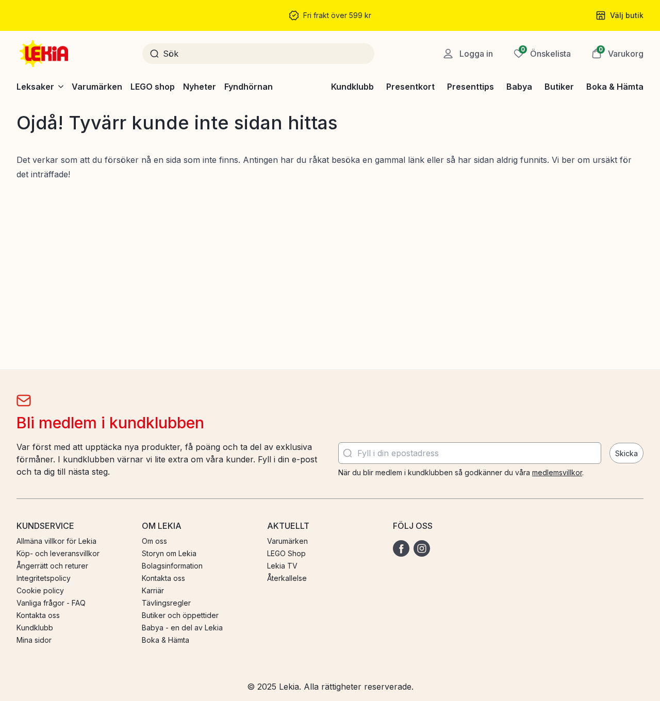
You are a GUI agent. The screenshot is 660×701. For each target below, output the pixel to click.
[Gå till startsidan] (44, 53)
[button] (617, 53)
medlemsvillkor (557, 472)
